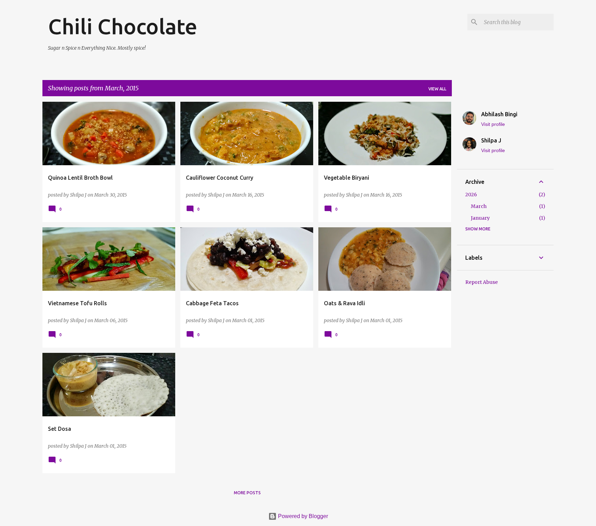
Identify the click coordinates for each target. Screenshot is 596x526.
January (480, 218)
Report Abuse (481, 282)
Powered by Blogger (302, 516)
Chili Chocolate (122, 26)
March (479, 206)
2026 (471, 194)
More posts (247, 492)
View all (437, 89)
